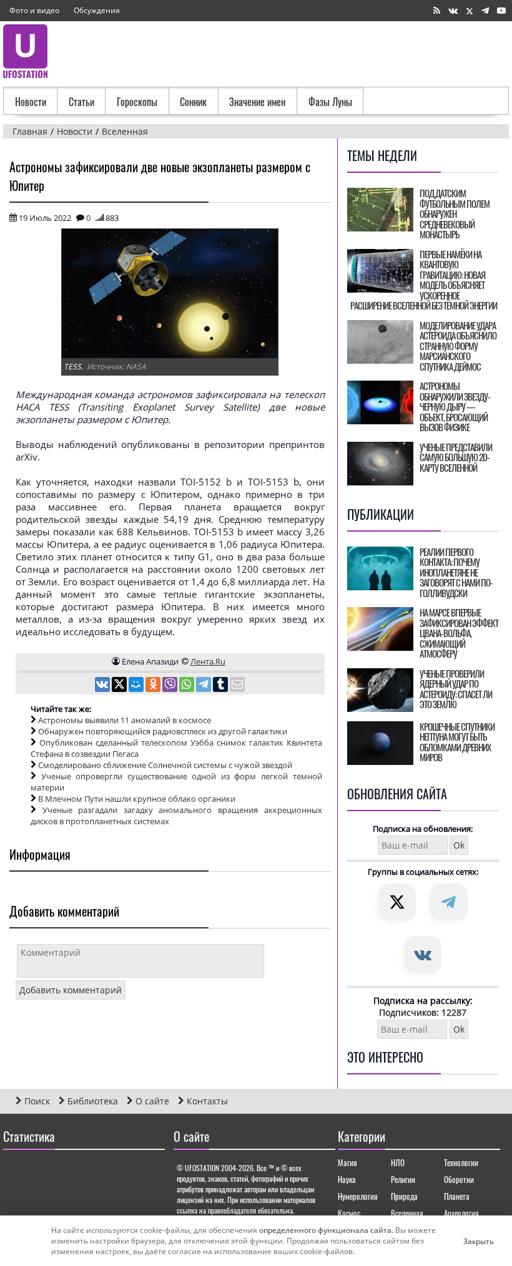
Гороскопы (137, 101)
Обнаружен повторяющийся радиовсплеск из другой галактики (162, 731)
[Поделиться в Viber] (170, 685)
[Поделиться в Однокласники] (153, 685)
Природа (404, 1196)
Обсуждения (97, 10)
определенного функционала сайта (325, 1230)
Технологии (461, 1162)
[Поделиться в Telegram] (204, 685)
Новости (30, 101)
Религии (403, 1179)
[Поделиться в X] (120, 685)
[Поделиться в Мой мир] (137, 685)
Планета (457, 1196)
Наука (347, 1179)
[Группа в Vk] (453, 11)
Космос (349, 1213)
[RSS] (436, 11)
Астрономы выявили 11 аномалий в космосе (124, 720)
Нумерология (358, 1196)
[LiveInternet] (15, 1172)
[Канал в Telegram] (485, 11)
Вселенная (407, 1213)
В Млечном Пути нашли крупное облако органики (136, 798)
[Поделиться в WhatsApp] (187, 685)
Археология (461, 1213)
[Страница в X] (469, 11)
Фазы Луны (330, 101)
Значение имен (257, 101)
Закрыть (468, 1241)
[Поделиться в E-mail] (237, 685)
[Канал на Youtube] (501, 11)
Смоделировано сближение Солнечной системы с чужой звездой (165, 765)
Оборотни (459, 1179)
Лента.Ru (207, 661)
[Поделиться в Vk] (103, 685)
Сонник (193, 101)
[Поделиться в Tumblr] (221, 685)
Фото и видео (34, 10)
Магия (347, 1162)
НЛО (398, 1162)
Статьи (81, 101)
